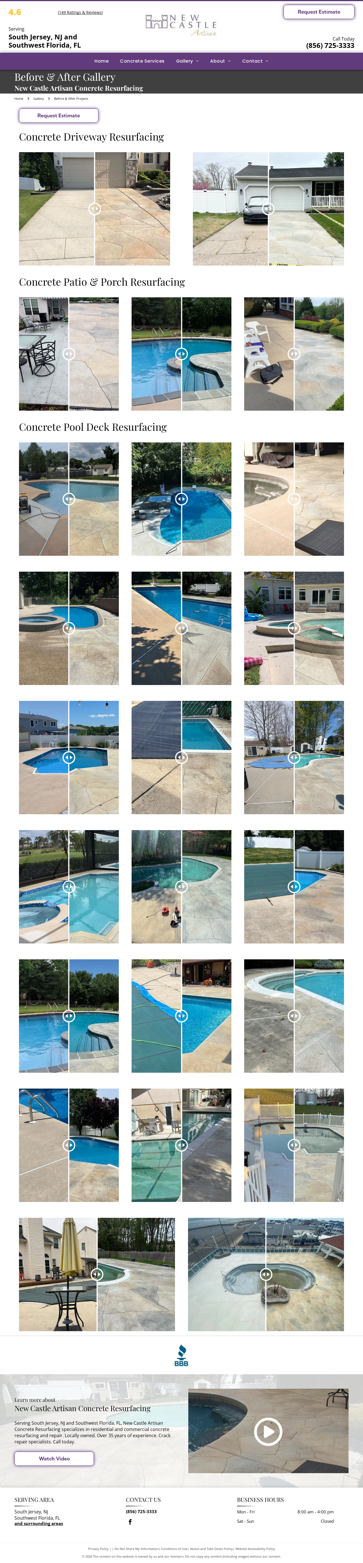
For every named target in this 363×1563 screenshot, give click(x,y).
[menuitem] (101, 61)
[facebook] (130, 1523)
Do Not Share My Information (137, 1549)
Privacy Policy (98, 1549)
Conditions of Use (174, 1549)
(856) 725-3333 (330, 45)
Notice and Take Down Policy (211, 1549)
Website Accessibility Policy (255, 1549)
